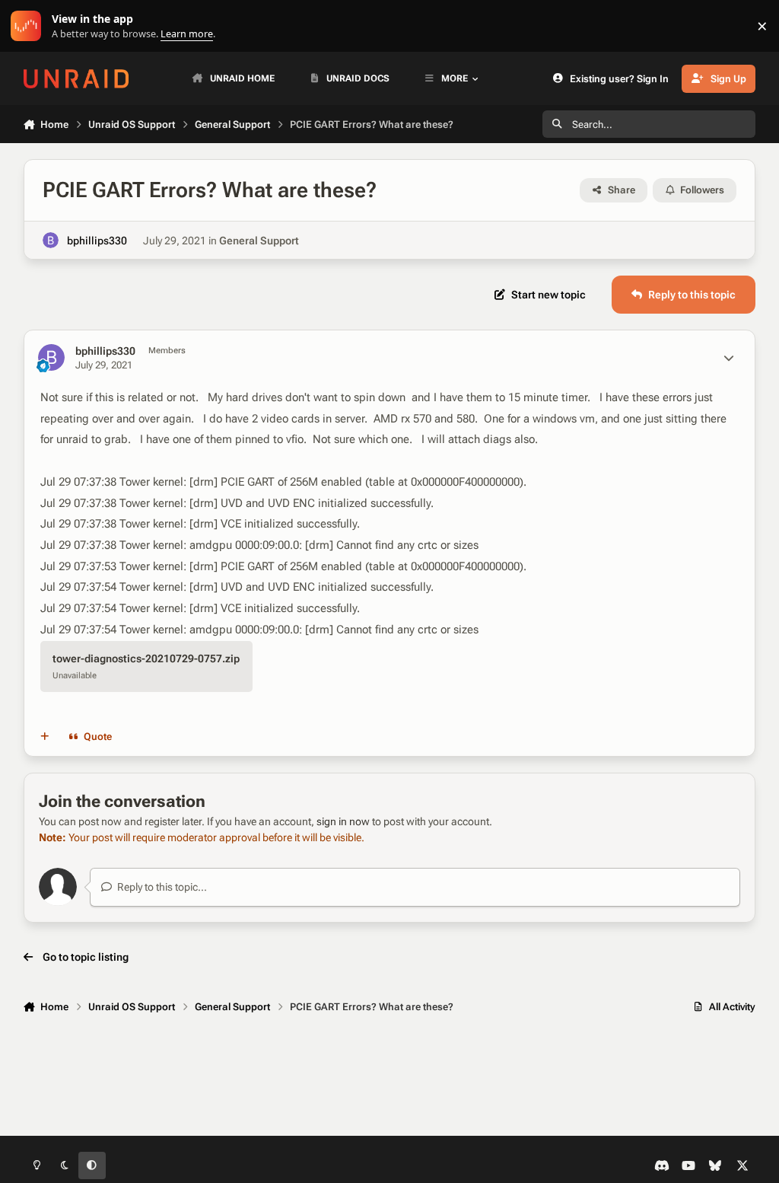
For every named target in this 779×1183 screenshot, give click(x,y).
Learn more (29, 26)
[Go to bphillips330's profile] (51, 240)
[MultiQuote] (44, 737)
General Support (259, 240)
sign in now (343, 821)
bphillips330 (97, 240)
